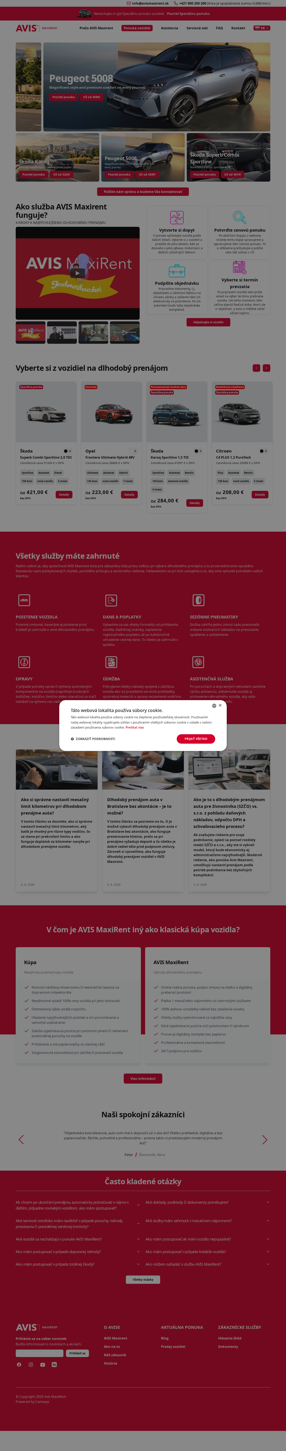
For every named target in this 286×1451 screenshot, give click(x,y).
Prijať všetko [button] (196, 739)
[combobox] (214, 706)
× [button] (220, 705)
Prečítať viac (135, 727)
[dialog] (143, 725)
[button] (93, 739)
